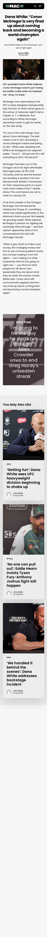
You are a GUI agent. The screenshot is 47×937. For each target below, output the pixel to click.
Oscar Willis (23, 53)
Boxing (10, 559)
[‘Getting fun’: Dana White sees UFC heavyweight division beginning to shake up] (23, 455)
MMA (9, 464)
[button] (40, 6)
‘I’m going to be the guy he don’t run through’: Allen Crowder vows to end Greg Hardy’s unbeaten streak (23, 349)
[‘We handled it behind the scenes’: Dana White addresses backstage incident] (23, 650)
